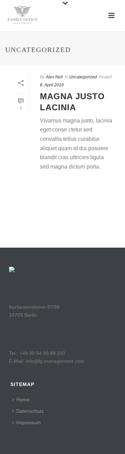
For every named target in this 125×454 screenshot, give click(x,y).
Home (23, 399)
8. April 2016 (52, 85)
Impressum (28, 422)
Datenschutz (30, 411)
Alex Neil (54, 77)
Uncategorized (83, 77)
